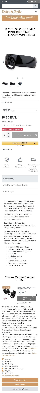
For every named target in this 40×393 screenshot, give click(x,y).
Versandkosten (26, 125)
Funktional (9, 373)
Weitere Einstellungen (10, 375)
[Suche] (35, 6)
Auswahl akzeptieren (20, 389)
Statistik (8, 361)
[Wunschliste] (27, 1)
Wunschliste (8, 149)
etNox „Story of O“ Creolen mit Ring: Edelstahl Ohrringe (26, 289)
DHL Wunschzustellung (14, 368)
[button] (20, 144)
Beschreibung (8, 179)
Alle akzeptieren (20, 380)
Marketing (9, 364)
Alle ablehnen (20, 384)
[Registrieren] (6, 1)
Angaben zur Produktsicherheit (15, 185)
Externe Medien (11, 366)
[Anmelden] (2, 1)
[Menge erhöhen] (8, 133)
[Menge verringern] (8, 136)
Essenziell (9, 359)
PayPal (7, 371)
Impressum (32, 348)
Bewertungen (8, 191)
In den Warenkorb (24, 135)
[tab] (20, 178)
